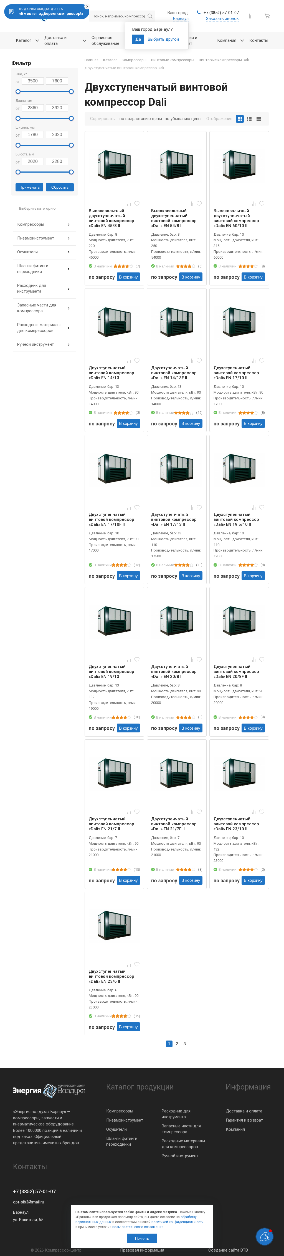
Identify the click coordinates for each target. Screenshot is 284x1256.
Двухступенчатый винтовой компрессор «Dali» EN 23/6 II (111, 976)
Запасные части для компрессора (36, 308)
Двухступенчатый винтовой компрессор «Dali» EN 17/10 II (236, 372)
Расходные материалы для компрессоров (38, 327)
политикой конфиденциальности (177, 1222)
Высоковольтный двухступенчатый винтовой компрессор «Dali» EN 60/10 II (236, 218)
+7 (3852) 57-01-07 (34, 1191)
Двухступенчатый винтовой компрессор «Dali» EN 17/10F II (111, 519)
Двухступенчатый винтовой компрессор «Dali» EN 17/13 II (174, 519)
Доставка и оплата (244, 1111)
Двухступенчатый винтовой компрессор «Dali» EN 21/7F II (174, 823)
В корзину (128, 277)
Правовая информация (142, 1250)
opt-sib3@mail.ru (28, 1202)
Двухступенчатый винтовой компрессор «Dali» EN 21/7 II (111, 823)
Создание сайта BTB (228, 1250)
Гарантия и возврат (244, 1120)
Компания (235, 1129)
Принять (142, 1238)
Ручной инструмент (35, 344)
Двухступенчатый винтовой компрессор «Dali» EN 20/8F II (236, 671)
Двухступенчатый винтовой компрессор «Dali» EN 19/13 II (111, 671)
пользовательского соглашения (137, 1227)
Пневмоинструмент (35, 238)
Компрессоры (30, 224)
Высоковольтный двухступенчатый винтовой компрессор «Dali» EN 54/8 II (174, 218)
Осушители (27, 251)
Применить (29, 187)
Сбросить (60, 187)
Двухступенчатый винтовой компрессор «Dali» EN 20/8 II (174, 671)
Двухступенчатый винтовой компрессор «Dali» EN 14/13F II (174, 372)
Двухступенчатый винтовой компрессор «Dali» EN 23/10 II (236, 823)
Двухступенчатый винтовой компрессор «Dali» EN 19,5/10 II (236, 519)
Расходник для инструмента (31, 288)
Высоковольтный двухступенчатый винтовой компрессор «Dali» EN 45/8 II (111, 218)
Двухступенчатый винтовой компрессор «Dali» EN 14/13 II (111, 372)
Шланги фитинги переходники (32, 268)
